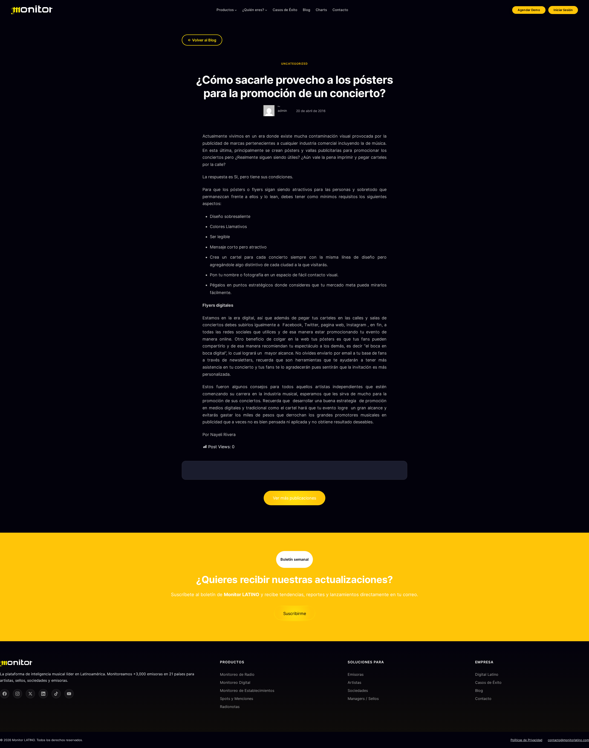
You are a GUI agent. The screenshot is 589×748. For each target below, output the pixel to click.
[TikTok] (56, 693)
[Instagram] (17, 693)
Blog (479, 690)
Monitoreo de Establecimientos (247, 690)
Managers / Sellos (363, 698)
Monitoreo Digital (235, 682)
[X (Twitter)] (30, 693)
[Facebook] (4, 693)
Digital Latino (486, 674)
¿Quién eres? (253, 10)
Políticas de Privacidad (526, 740)
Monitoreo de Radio (237, 674)
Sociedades (358, 690)
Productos (225, 10)
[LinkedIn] (43, 693)
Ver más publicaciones (294, 498)
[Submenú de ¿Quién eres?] (266, 10)
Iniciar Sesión (563, 10)
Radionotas (230, 706)
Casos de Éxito (488, 682)
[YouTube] (69, 693)
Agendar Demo (529, 10)
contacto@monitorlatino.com (568, 740)
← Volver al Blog (202, 40)
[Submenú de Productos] (236, 10)
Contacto (483, 698)
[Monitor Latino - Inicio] (31, 10)
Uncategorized (294, 63)
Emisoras (356, 674)
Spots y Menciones (236, 698)
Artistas (354, 682)
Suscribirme (294, 613)
